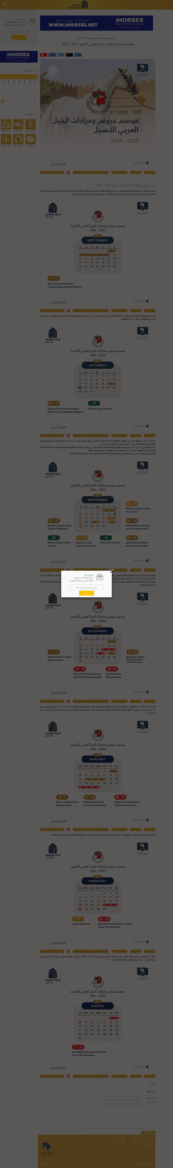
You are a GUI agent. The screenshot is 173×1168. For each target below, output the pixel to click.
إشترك (87, 593)
